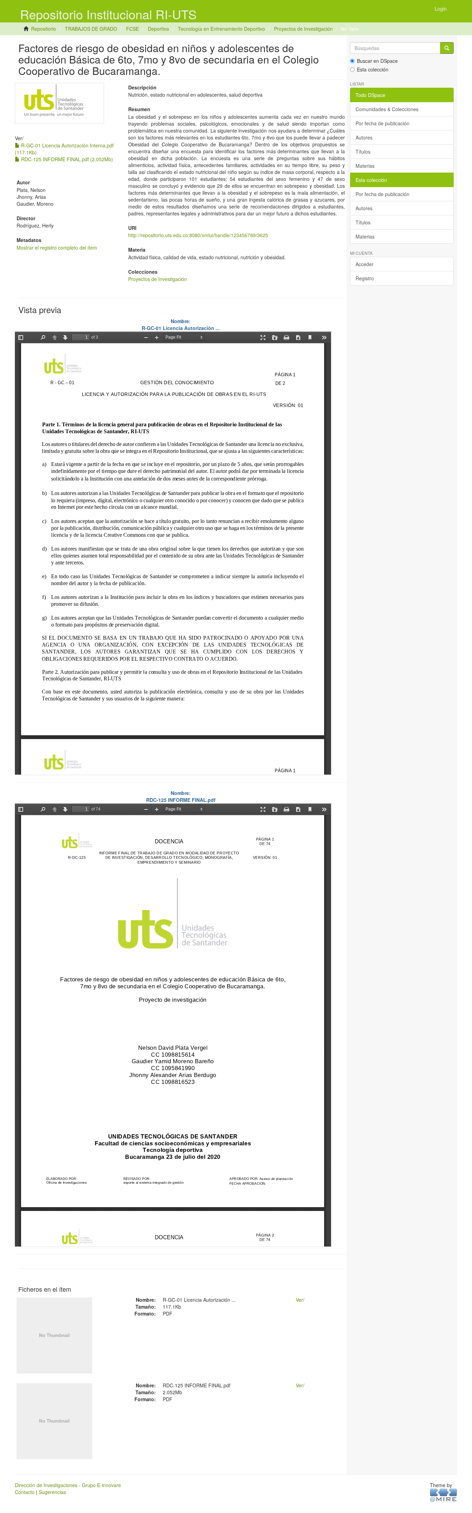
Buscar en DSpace (377, 60)
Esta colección (372, 69)
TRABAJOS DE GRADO (91, 28)
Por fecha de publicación (382, 123)
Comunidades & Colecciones (387, 109)
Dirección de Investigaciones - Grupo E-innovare (68, 1485)
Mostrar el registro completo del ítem (57, 247)
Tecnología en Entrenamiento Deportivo (221, 28)
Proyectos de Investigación (303, 28)
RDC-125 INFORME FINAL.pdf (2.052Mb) (66, 159)
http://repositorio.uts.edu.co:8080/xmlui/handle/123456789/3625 (198, 235)
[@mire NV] (443, 1494)
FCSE (132, 28)
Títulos (363, 151)
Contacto (25, 1491)
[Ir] (447, 48)
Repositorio (43, 28)
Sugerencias (52, 1491)
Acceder (365, 264)
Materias (365, 165)
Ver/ (300, 1299)
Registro (365, 278)
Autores (364, 137)
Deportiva (158, 28)
